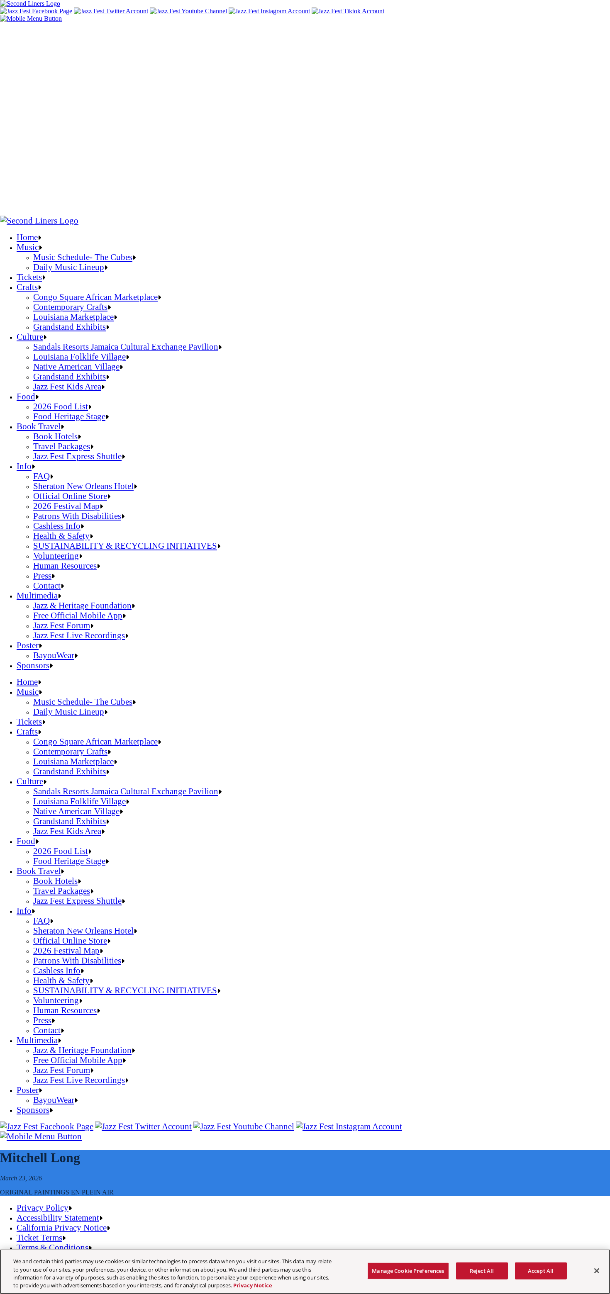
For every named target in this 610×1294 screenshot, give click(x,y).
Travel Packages (61, 446)
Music (28, 247)
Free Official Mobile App (77, 615)
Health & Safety (61, 535)
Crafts (27, 287)
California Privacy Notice (62, 1227)
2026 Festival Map (66, 506)
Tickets (29, 277)
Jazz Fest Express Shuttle (77, 456)
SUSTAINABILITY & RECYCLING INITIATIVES (125, 545)
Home (27, 237)
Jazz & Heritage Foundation (82, 605)
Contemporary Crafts (70, 306)
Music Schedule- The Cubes (82, 257)
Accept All (541, 1271)
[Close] (597, 1271)
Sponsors (33, 665)
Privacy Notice (252, 1285)
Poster (28, 645)
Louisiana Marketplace (73, 316)
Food (26, 396)
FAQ (41, 476)
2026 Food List (60, 406)
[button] (31, 18)
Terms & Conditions (52, 1247)
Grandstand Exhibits (69, 326)
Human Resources (65, 565)
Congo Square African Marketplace (95, 297)
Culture (30, 336)
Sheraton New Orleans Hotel (83, 486)
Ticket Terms (39, 1237)
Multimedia (37, 595)
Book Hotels (55, 436)
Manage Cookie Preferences (408, 1271)
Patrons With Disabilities (77, 516)
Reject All (482, 1271)
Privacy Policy (42, 1207)
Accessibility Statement (58, 1217)
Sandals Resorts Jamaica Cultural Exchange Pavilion (125, 346)
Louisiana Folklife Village (79, 356)
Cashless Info (57, 525)
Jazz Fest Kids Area (67, 386)
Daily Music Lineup (68, 267)
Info (24, 466)
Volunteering (56, 555)
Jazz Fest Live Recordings (79, 635)
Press (42, 575)
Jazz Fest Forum (61, 625)
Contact (47, 585)
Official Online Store (70, 496)
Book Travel (39, 426)
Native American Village (76, 366)
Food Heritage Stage (69, 416)
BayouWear (53, 655)
